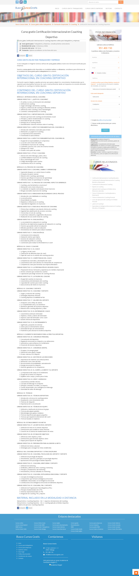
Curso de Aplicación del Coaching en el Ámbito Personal (104, 200)
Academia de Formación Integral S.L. (55, 561)
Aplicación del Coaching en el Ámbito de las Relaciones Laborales (104, 190)
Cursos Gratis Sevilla (76, 529)
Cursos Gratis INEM (39, 525)
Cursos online (19, 523)
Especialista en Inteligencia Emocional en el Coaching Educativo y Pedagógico (106, 207)
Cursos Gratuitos (94, 525)
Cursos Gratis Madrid (21, 525)
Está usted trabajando (97, 93)
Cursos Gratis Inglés (76, 531)
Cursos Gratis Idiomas (58, 527)
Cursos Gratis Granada (114, 525)
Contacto (118, 8)
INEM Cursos (19, 527)
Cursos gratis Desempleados (75, 524)
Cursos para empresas (95, 523)
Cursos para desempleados (60, 525)
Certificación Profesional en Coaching (102, 184)
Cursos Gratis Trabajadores (41, 527)
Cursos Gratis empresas (94, 8)
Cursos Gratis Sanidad (114, 527)
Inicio (57, 8)
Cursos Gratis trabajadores (72, 8)
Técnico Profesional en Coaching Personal (103, 197)
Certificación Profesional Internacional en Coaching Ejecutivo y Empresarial (106, 181)
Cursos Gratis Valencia (114, 523)
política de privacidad (105, 120)
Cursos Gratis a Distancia (96, 529)
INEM (72, 527)
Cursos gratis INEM (94, 527)
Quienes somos (22, 550)
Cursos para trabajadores (25, 545)
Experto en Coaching (97, 187)
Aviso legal (21, 552)
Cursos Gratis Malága (40, 529)
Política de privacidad (24, 554)
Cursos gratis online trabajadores (41, 24)
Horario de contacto (96, 101)
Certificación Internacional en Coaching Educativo (105, 178)
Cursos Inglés (56, 523)
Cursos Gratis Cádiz (21, 529)
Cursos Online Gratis (39, 523)
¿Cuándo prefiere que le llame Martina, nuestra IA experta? (105, 84)
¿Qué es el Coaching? (98, 204)
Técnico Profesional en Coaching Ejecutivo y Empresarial (104, 194)
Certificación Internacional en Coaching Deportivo (95, 24)
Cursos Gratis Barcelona (59, 529)
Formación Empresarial (61, 24)
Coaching (74, 24)
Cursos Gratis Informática (115, 529)
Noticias (109, 8)
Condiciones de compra (25, 556)
